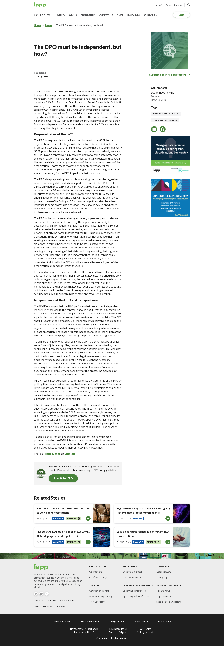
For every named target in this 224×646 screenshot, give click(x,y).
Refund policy (164, 621)
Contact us (39, 600)
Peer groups (162, 577)
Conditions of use (61, 621)
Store (182, 14)
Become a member (132, 571)
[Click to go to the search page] (188, 4)
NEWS (120, 14)
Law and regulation (165, 120)
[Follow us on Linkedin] (35, 594)
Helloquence (52, 453)
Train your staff (96, 601)
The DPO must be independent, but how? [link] (79, 25)
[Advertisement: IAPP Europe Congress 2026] (170, 198)
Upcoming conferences (134, 590)
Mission (52, 600)
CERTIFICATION (42, 14)
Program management (166, 113)
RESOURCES (133, 14)
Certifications (95, 571)
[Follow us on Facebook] (41, 594)
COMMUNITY (106, 14)
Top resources (163, 596)
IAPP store (48, 606)
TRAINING (59, 14)
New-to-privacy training (100, 596)
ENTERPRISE (150, 14)
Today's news (163, 590)
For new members (132, 577)
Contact (178, 5)
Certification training (99, 590)
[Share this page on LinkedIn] (154, 129)
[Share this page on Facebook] (163, 129)
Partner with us (67, 600)
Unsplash (70, 453)
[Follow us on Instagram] (46, 594)
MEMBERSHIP (88, 14)
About (169, 5)
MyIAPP (159, 5)
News (48, 25)
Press (36, 606)
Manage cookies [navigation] (116, 621)
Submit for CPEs (63, 478)
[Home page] (41, 567)
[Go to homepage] (40, 4)
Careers (61, 606)
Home (37, 25)
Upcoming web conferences (136, 596)
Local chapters (163, 571)
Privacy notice (141, 621)
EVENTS (73, 14)
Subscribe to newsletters (168, 601)
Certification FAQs (98, 577)
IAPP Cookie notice (89, 621)
